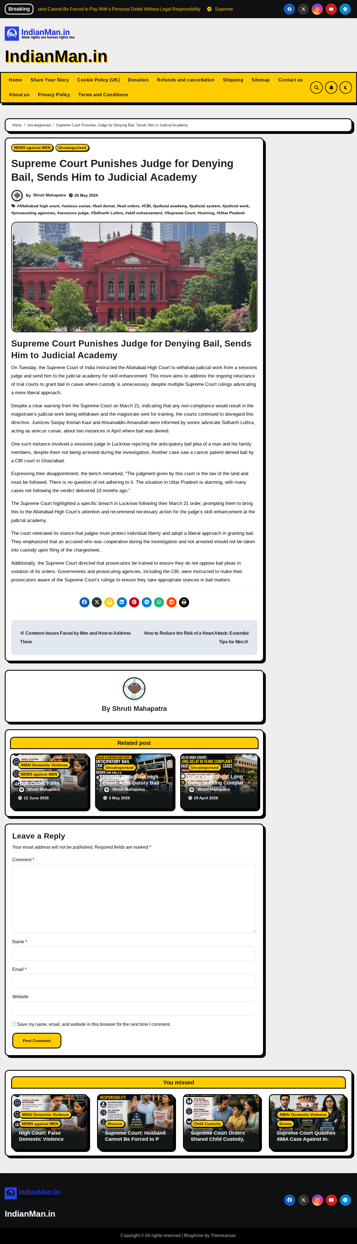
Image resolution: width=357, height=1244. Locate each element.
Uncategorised (72, 147)
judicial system (205, 206)
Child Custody (207, 1124)
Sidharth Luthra (108, 213)
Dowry (285, 1124)
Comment (23, 859)
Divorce (115, 1124)
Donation (138, 80)
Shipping (233, 80)
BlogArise (194, 1235)
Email (19, 969)
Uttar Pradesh (232, 213)
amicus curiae (77, 206)
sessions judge (74, 213)
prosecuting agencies (34, 213)
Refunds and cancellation (185, 80)
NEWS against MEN (32, 147)
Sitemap (261, 80)
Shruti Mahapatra (49, 195)
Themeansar (223, 1235)
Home (15, 80)
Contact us (290, 80)
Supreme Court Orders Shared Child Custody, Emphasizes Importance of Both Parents (219, 1142)
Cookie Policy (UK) (98, 80)
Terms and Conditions (103, 94)
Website (20, 996)
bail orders (129, 206)
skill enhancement (144, 213)
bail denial (105, 206)
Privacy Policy (54, 94)
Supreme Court (181, 213)
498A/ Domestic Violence (44, 765)
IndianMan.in (56, 56)
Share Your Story (49, 80)
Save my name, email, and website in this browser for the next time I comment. (94, 1024)
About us (19, 94)
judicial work (237, 206)
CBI (147, 206)
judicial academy (171, 206)
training (207, 213)
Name (19, 941)
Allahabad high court (39, 206)
